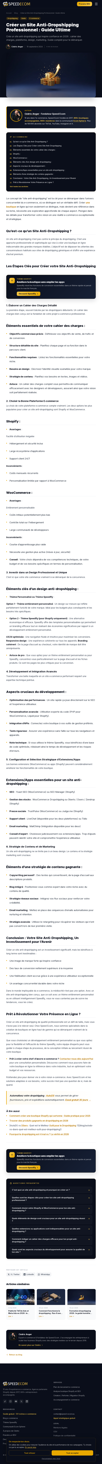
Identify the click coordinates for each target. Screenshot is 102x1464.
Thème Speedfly (10, 1422)
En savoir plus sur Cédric (30, 1345)
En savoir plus (30, 1447)
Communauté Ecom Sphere (14, 1427)
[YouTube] (16, 1401)
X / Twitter (15, 1274)
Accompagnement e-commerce (66, 1400)
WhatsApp (45, 1274)
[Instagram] (10, 1401)
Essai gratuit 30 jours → (78, 1099)
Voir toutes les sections (19, 186)
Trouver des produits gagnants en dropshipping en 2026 (38, 1120)
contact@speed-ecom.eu (64, 1414)
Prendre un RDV (9, 1435)
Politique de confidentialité (64, 1436)
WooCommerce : (20, 158)
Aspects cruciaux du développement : (29, 166)
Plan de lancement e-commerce (66, 1387)
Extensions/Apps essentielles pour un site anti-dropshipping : (39, 170)
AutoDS (50, 1095)
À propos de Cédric (11, 1431)
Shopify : (17, 154)
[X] (21, 1401)
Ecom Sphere (79, 121)
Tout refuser (29, 1453)
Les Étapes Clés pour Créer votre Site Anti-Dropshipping (37, 146)
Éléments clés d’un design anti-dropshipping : (32, 162)
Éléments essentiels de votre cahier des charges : (34, 150)
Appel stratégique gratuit (64, 1418)
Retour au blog (15, 1355)
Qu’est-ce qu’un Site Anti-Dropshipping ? (30, 141)
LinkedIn (30, 1274)
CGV (55, 1432)
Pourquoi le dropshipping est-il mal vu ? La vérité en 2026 (39, 1134)
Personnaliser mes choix (51, 1459)
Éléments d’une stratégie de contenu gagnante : (33, 174)
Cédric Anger (32, 114)
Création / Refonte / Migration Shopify (69, 1395)
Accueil (9, 13)
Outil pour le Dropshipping (62, 1125)
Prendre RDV (84, 4)
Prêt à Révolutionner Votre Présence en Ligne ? (33, 182)
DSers (24, 1125)
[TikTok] (5, 1401)
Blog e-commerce (10, 1418)
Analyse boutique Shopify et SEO (67, 1391)
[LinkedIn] (27, 1401)
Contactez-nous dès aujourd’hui (76, 1059)
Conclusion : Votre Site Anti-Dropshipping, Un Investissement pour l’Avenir (44, 178)
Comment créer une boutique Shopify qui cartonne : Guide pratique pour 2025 (49, 1116)
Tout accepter (72, 1453)
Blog (16, 13)
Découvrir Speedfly (27, 294)
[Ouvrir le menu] (96, 4)
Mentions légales (60, 1428)
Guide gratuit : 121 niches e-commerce (19, 1414)
